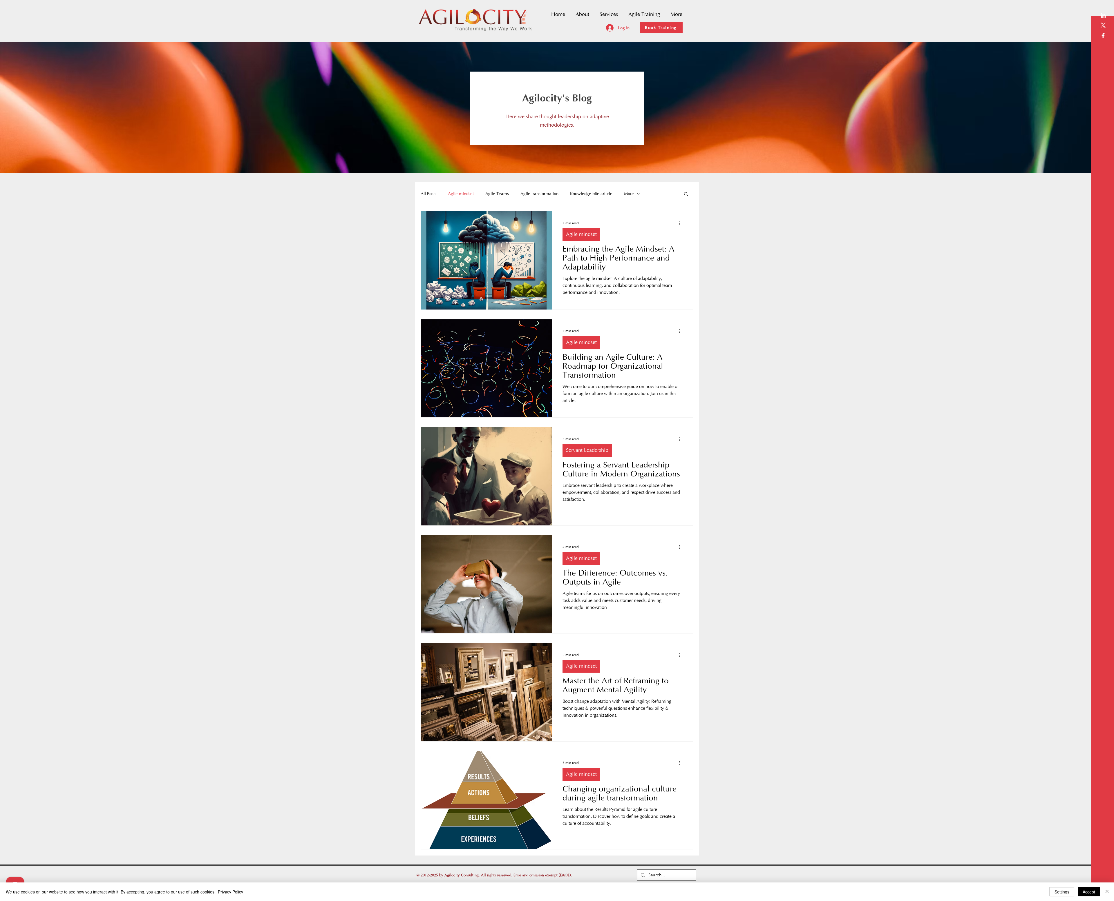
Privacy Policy (230, 892)
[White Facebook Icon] (1103, 35)
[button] (686, 194)
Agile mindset (461, 193)
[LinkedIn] (1103, 15)
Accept (1089, 892)
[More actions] (681, 223)
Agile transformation (539, 193)
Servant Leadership (587, 450)
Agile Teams (497, 193)
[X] (1103, 25)
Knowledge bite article (591, 193)
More (629, 193)
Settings (1062, 892)
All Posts (428, 193)
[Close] (1107, 891)
